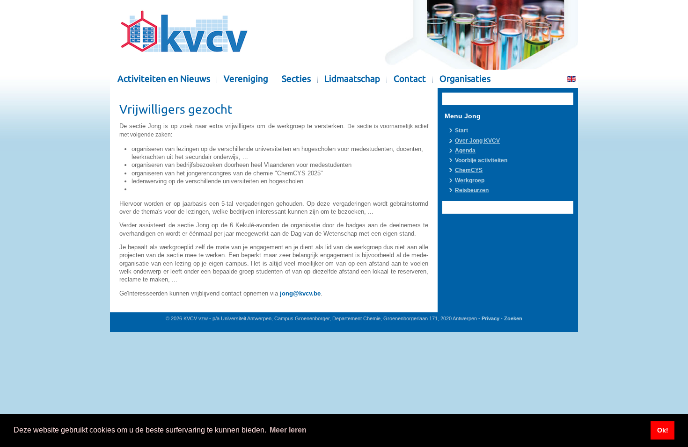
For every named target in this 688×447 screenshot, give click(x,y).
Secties (296, 79)
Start (461, 130)
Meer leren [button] (288, 430)
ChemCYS (469, 170)
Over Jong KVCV (477, 140)
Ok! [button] (662, 430)
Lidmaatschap (352, 79)
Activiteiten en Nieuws (163, 79)
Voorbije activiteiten (481, 160)
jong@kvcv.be (300, 293)
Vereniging (246, 79)
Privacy (490, 318)
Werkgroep (469, 180)
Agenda (465, 150)
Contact (410, 79)
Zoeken (513, 318)
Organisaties (464, 79)
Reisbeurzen (472, 190)
